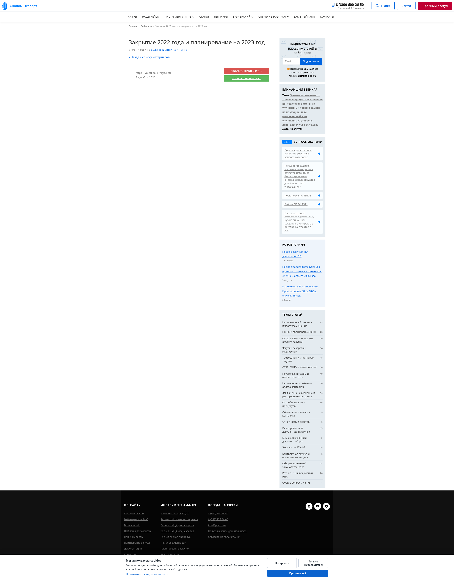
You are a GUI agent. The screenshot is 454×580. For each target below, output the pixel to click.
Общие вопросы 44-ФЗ (296, 482)
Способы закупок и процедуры (293, 404)
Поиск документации (173, 542)
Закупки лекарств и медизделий (294, 349)
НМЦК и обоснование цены (299, 332)
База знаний (241, 16)
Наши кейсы (150, 16)
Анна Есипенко (176, 49)
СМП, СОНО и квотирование (299, 367)
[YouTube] (317, 506)
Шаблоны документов (137, 531)
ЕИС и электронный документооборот (294, 439)
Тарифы (131, 16)
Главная (133, 26)
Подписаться (311, 61)
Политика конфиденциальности (227, 531)
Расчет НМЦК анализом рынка (179, 519)
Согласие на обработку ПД (224, 537)
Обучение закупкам (272, 16)
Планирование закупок (175, 548)
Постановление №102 (297, 195)
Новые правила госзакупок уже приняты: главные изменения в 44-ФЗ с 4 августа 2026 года (302, 271)
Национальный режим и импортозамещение (297, 324)
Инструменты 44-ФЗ (178, 16)
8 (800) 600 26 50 (218, 513)
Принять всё (297, 573)
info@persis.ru (217, 525)
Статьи (204, 16)
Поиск (385, 5)
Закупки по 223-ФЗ (293, 447)
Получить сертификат (245, 71)
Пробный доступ (435, 6)
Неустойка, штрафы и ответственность (295, 375)
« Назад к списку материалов (149, 57)
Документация (133, 548)
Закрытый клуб (304, 16)
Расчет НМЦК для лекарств (177, 525)
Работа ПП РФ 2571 (296, 204)
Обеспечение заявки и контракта (296, 413)
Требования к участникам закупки (298, 359)
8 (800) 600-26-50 (350, 4)
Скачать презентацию (246, 78)
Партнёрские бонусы (137, 542)
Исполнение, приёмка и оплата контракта (297, 385)
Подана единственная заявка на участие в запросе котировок (298, 153)
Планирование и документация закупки (296, 429)
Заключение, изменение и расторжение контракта (298, 394)
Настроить (282, 563)
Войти (406, 6)
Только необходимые (313, 563)
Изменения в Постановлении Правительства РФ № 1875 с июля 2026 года (300, 291)
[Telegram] (326, 506)
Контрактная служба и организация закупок (296, 455)
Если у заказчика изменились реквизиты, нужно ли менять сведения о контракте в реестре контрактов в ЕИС (299, 221)
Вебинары (221, 16)
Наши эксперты (133, 537)
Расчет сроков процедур (176, 537)
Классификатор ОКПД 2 (175, 513)
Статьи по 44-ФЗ (134, 513)
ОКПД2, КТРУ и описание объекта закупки (297, 340)
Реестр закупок (170, 554)
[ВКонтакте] (309, 506)
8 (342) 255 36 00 (218, 519)
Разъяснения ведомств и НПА (297, 474)
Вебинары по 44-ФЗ (136, 519)
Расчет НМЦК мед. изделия (177, 531)
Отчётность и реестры (296, 421)
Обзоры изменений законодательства (294, 465)
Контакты (327, 16)
